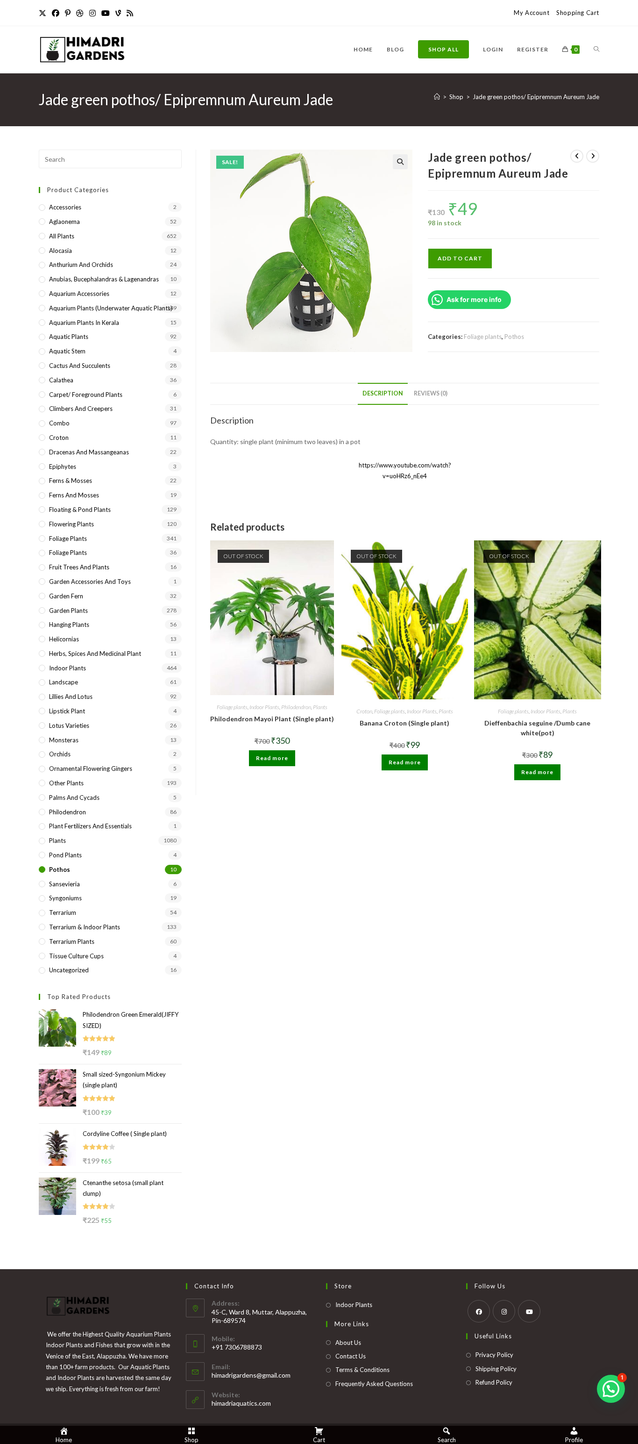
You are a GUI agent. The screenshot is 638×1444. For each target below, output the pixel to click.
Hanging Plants (69, 624)
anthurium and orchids (81, 264)
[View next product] (592, 156)
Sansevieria (64, 884)
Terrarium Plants (71, 941)
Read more (272, 758)
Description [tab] (382, 393)
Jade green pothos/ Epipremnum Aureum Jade (536, 97)
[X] (44, 13)
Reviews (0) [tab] (430, 393)
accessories (65, 207)
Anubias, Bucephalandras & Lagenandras (104, 279)
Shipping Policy (496, 1368)
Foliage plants (483, 336)
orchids (60, 754)
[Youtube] (106, 13)
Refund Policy (493, 1382)
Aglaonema (64, 221)
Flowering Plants (71, 524)
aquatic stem (67, 351)
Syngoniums (65, 898)
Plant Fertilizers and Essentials (90, 826)
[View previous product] (576, 156)
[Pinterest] (67, 13)
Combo (59, 423)
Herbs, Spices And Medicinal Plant (95, 653)
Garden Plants (68, 610)
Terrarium (62, 912)
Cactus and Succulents (79, 365)
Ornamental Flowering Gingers (90, 768)
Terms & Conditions (362, 1369)
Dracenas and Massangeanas (89, 452)
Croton (364, 711)
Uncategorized (69, 970)
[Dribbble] (79, 13)
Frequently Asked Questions (374, 1383)
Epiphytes (62, 466)
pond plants (65, 855)
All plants (61, 236)
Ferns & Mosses (70, 480)
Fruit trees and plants (79, 567)
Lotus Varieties (69, 725)
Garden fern (66, 596)
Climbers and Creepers (81, 408)
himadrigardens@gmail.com (251, 1375)
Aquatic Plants (68, 336)
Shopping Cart (577, 12)
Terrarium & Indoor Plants (84, 927)
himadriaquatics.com (241, 1403)
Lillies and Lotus (70, 696)
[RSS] (130, 13)
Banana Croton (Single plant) (404, 723)
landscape (63, 682)
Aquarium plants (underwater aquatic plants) (110, 308)
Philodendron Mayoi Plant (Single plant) (272, 719)
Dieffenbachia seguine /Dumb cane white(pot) (537, 728)
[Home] (437, 97)
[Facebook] (55, 13)
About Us (348, 1342)
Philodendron (296, 707)
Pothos (514, 336)
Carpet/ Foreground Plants (85, 394)
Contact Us (350, 1356)
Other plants (66, 783)
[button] (400, 161)
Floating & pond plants (80, 509)
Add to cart (460, 258)
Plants (320, 707)
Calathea (61, 380)
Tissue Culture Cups (76, 956)
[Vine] (118, 13)
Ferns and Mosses (74, 495)
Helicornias (64, 639)
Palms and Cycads (74, 797)
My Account (531, 12)
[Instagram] (92, 13)
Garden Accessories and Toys (90, 581)
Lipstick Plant (67, 711)
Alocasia (60, 250)
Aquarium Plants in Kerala (84, 322)
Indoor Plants (264, 707)
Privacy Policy (494, 1354)
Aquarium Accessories (79, 293)
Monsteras (63, 740)
